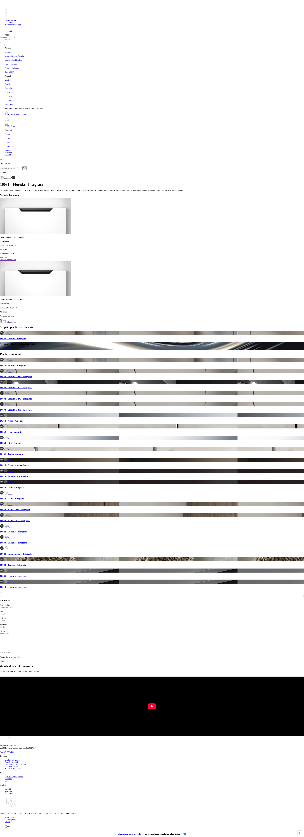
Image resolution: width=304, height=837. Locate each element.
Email (2, 612)
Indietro (3, 173)
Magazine (8, 152)
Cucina (7, 138)
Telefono (3, 625)
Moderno (11, 126)
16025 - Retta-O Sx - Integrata (15, 520)
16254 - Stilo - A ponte (11, 443)
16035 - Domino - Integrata (13, 576)
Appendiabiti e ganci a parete (16, 764)
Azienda (3, 618)
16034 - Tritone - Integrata (13, 565)
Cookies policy (10, 820)
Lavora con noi (10, 20)
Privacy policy (10, 817)
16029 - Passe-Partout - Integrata (16, 554)
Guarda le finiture (6, 349)
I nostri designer (11, 64)
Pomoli (7, 84)
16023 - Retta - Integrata (12, 498)
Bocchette (8, 96)
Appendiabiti (9, 88)
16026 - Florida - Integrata (13, 338)
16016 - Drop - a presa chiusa (14, 465)
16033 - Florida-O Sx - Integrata (16, 410)
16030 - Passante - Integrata (13, 542)
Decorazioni (9, 100)
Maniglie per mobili (12, 760)
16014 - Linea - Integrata (12, 487)
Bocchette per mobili (12, 769)
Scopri (10, 334)
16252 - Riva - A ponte (11, 432)
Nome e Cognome (7, 605)
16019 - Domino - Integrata (13, 587)
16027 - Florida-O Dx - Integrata (16, 376)
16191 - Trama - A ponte (12, 454)
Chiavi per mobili (11, 766)
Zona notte (9, 146)
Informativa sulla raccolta (129, 834)
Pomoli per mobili (11, 762)
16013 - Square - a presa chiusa (15, 476)
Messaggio (4, 631)
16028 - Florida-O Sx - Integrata (16, 387)
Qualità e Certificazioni (13, 60)
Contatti (8, 155)
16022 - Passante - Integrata (13, 531)
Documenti (9, 22)
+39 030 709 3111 (7, 752)
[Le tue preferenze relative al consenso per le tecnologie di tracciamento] (300, 833)
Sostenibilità (9, 72)
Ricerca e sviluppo (12, 68)
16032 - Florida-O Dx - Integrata (16, 399)
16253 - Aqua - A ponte (11, 421)
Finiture (8, 150)
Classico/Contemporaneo (17, 114)
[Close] (1, 592)
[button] (6, 29)
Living (7, 142)
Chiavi (7, 92)
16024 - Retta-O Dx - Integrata (15, 509)
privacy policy (15, 657)
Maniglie (8, 80)
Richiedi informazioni (8, 260)
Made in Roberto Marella (14, 56)
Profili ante (9, 104)
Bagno (7, 134)
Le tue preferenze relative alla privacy (162, 834)
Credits (7, 822)
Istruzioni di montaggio (13, 24)
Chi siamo (8, 52)
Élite (10, 120)
